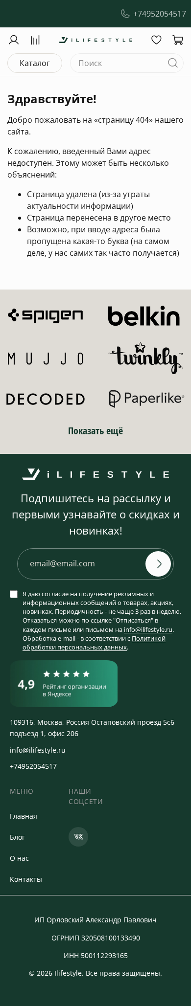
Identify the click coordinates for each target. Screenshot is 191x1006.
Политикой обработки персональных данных (94, 642)
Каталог (35, 63)
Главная (23, 816)
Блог (17, 837)
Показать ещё (95, 430)
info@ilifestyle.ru (148, 629)
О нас (19, 858)
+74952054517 (159, 13)
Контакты (26, 879)
